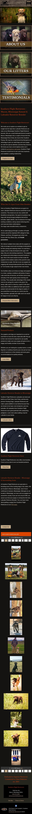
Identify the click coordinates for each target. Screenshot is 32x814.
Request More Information (10, 300)
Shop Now (6, 467)
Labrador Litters (7, 420)
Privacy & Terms (19, 800)
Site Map (10, 800)
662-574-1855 (16, 794)
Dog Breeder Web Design (14, 811)
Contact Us (6, 527)
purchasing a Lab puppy (13, 149)
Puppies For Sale (8, 158)
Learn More (6, 359)
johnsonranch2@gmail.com (16, 795)
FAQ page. (14, 504)
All (22, 537)
